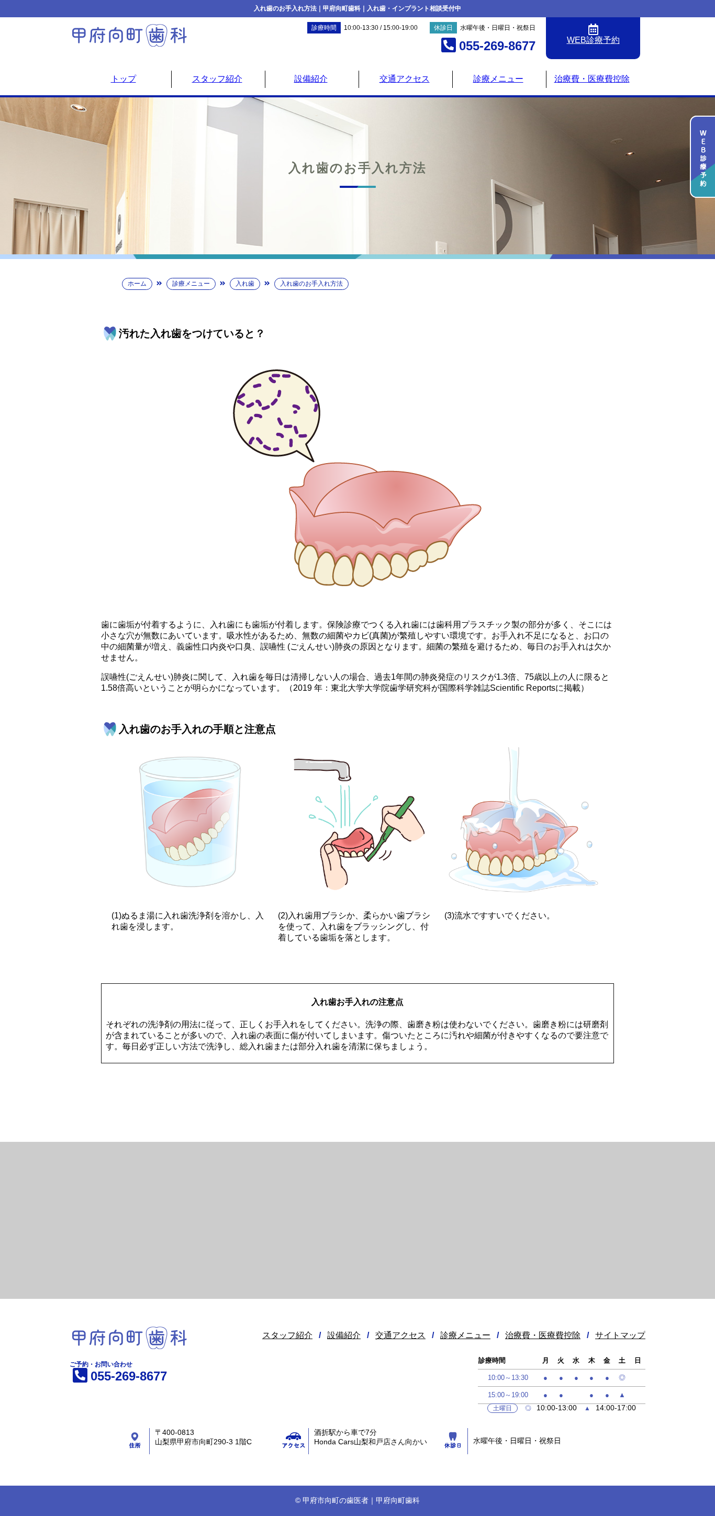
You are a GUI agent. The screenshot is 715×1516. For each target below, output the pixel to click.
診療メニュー (498, 78)
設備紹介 (311, 78)
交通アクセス (404, 78)
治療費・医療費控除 (592, 78)
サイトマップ (620, 1335)
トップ (123, 78)
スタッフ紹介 (217, 78)
